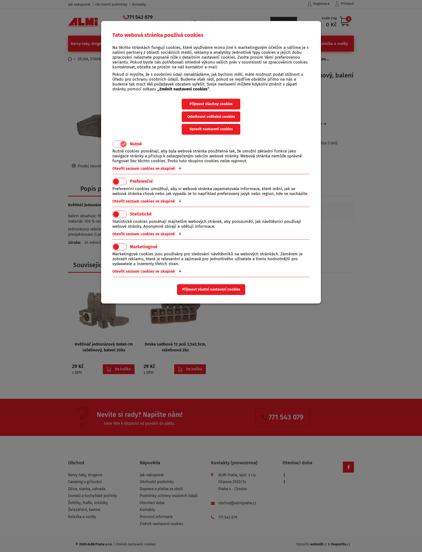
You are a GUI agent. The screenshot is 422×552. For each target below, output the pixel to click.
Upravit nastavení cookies (211, 129)
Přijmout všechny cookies (211, 104)
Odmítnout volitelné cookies (211, 116)
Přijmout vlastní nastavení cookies (211, 289)
